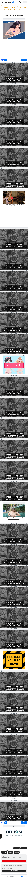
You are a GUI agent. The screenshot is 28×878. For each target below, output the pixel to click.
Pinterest (16, 852)
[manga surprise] (17, 2)
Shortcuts (15, 847)
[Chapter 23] (22, 60)
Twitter (10, 852)
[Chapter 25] (25, 60)
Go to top (22, 847)
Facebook (4, 852)
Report (14, 861)
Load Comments (14, 870)
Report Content (23, 876)
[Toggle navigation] (2, 2)
